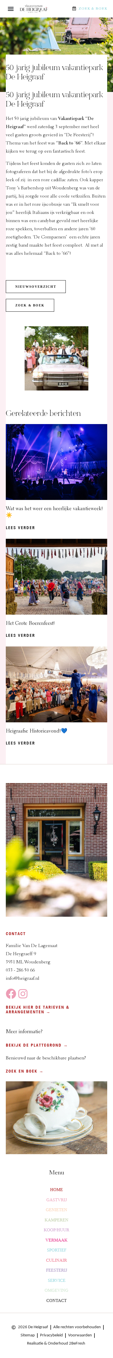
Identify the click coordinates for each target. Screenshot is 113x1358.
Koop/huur (56, 1230)
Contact (56, 1300)
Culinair (56, 1260)
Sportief (56, 1250)
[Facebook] (11, 994)
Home (56, 1189)
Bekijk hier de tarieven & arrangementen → (38, 1009)
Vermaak (56, 1240)
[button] (10, 9)
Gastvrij (56, 1199)
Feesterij (56, 1270)
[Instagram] (23, 994)
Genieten (56, 1209)
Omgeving (56, 1290)
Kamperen (56, 1220)
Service (56, 1280)
